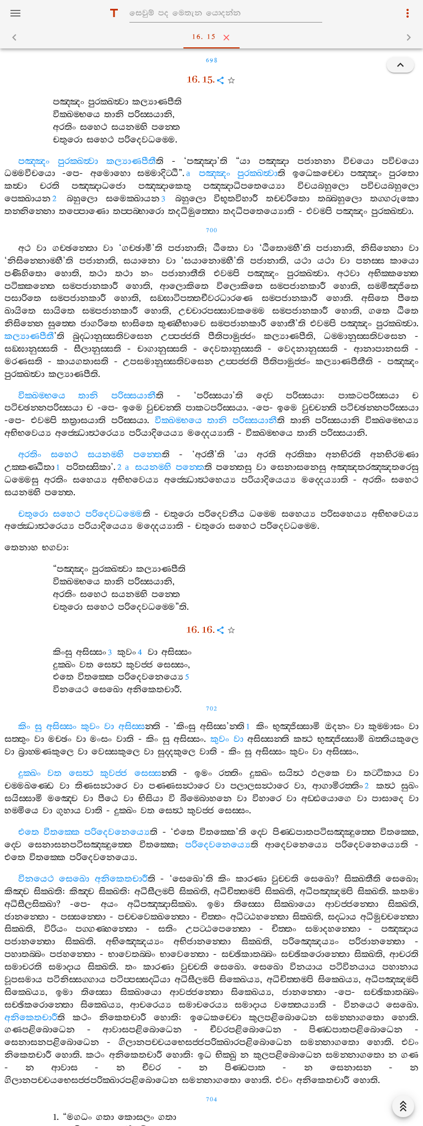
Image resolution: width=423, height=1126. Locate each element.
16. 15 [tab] (203, 37)
